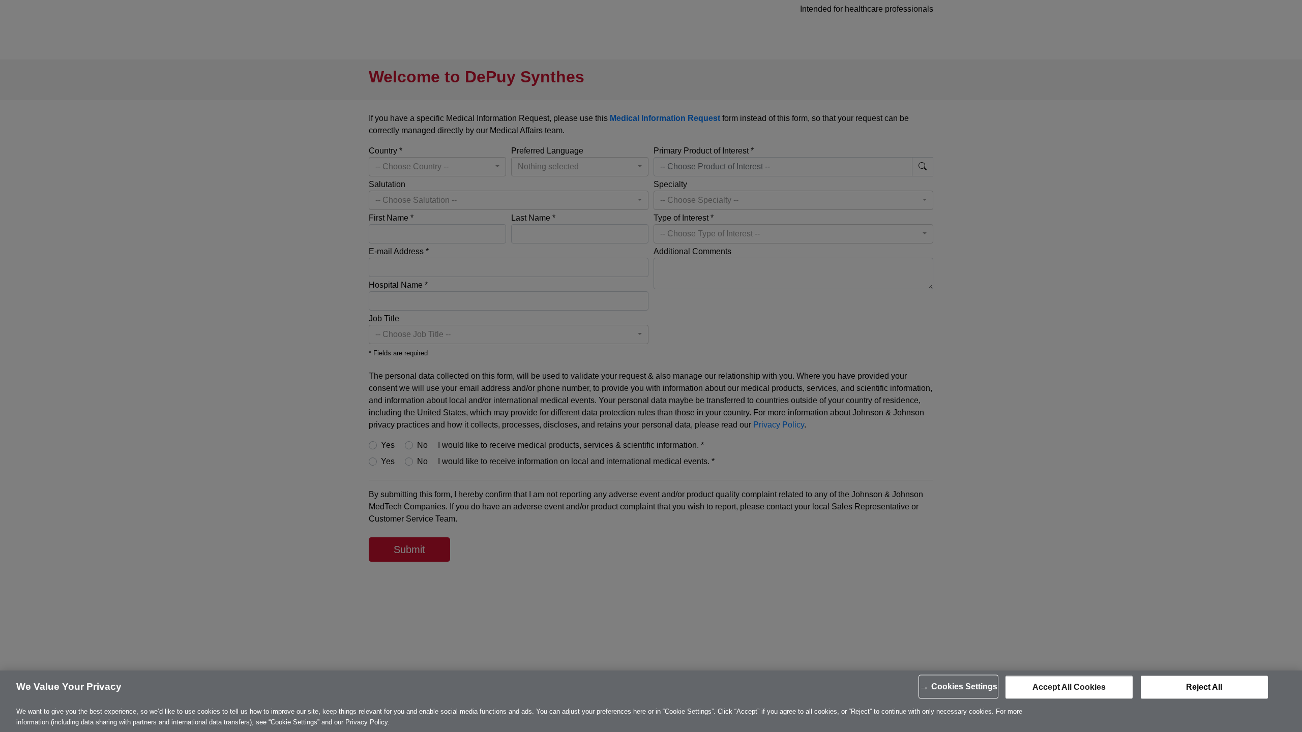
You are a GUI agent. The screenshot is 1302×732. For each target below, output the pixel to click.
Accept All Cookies (1069, 687)
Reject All (1204, 687)
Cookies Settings (964, 686)
